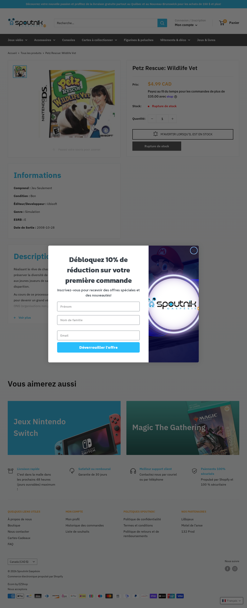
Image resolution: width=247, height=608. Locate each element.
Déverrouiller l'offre (98, 347)
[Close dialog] (193, 250)
